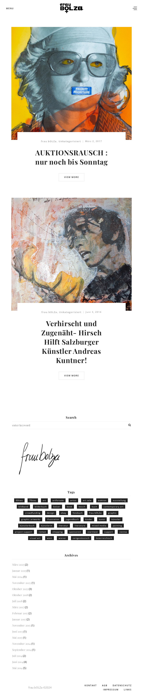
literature (80, 525)
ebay (63, 512)
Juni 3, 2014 (93, 312)
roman (42, 531)
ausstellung (119, 500)
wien (49, 538)
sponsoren (75, 531)
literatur (63, 525)
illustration (53, 519)
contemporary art (113, 506)
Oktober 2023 (20, 589)
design (50, 512)
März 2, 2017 (93, 141)
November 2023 (21, 583)
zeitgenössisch (81, 538)
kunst (102, 519)
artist (73, 500)
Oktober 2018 (20, 595)
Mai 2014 (17, 668)
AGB (104, 685)
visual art (35, 538)
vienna (123, 531)
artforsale (58, 500)
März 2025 (18, 564)
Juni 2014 (17, 662)
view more (71, 177)
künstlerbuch (27, 525)
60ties (19, 500)
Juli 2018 (17, 601)
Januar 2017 (19, 619)
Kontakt (91, 685)
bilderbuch (41, 506)
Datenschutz (122, 685)
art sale (87, 500)
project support (23, 531)
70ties (32, 500)
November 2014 (21, 643)
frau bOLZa (49, 141)
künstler (116, 519)
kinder (88, 519)
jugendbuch (72, 519)
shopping (57, 531)
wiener (62, 538)
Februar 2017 (20, 613)
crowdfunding (32, 512)
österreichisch (104, 538)
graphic (112, 512)
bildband (23, 506)
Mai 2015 (17, 637)
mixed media (99, 525)
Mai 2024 (17, 576)
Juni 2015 (17, 631)
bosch (82, 506)
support (108, 531)
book (69, 506)
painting (117, 525)
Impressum (111, 689)
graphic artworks (30, 519)
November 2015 (21, 625)
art (44, 500)
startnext (93, 531)
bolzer (56, 506)
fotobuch (78, 512)
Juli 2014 (17, 656)
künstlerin (46, 525)
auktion (102, 500)
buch (94, 506)
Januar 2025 (19, 570)
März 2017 (18, 607)
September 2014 (21, 649)
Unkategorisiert (70, 141)
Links (128, 689)
